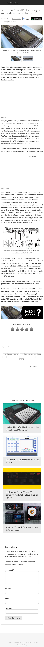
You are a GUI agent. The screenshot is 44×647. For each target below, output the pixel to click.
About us (9, 643)
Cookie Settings (22, 645)
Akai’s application (7, 80)
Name (8, 588)
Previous (3, 58)
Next (41, 58)
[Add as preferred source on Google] (36, 18)
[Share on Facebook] (30, 347)
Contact (35, 643)
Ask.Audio (4, 136)
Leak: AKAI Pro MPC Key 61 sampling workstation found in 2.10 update (22, 495)
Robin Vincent (16, 19)
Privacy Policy (19, 643)
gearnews (12, 2)
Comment (9, 570)
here (18, 299)
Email (7, 598)
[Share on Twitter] (38, 347)
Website (8, 608)
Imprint (28, 643)
